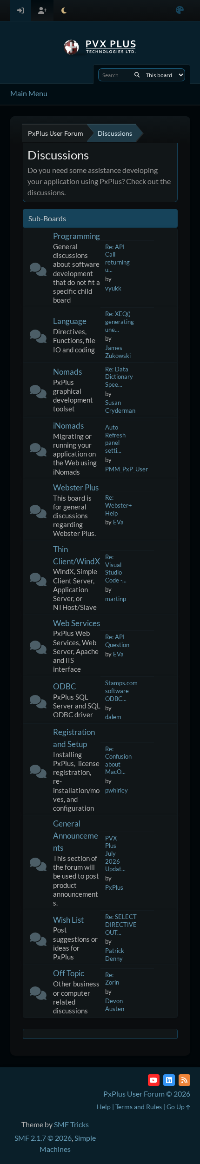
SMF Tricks (71, 1124)
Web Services (76, 623)
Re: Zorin (112, 978)
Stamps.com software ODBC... (121, 690)
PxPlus (114, 887)
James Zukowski (118, 351)
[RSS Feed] (184, 1080)
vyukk (113, 288)
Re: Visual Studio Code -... (116, 568)
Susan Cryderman (120, 406)
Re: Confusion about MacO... (118, 760)
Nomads (67, 372)
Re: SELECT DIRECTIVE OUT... (121, 924)
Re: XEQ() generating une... (119, 321)
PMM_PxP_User (126, 469)
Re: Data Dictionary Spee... (119, 376)
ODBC (64, 686)
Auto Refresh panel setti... (115, 438)
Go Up (176, 1107)
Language (70, 321)
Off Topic (68, 973)
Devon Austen (114, 1004)
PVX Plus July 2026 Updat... (115, 853)
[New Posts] (38, 271)
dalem (113, 717)
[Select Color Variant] (179, 10)
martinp (115, 598)
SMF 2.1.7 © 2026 (43, 1137)
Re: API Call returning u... (117, 258)
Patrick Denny (114, 954)
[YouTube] (154, 1080)
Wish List (68, 920)
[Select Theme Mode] (63, 10)
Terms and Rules (138, 1107)
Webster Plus (76, 487)
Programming (76, 236)
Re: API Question (117, 640)
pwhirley (116, 790)
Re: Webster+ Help (118, 505)
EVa (118, 522)
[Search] (137, 74)
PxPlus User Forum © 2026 (146, 1093)
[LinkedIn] (169, 1080)
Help (104, 1107)
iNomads (68, 425)
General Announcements (75, 836)
